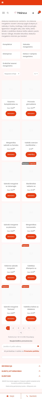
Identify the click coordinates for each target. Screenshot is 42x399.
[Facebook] (2, 2)
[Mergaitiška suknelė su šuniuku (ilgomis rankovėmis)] (11, 130)
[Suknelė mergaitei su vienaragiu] (11, 171)
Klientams (6, 376)
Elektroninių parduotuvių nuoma (16, 386)
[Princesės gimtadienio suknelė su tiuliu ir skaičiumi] (31, 89)
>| (21, 332)
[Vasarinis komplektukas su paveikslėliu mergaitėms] (11, 89)
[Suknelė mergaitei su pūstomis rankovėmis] (11, 212)
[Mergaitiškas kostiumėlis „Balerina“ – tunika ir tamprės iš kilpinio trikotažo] (31, 212)
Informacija (7, 366)
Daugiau (11, 113)
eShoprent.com (31, 386)
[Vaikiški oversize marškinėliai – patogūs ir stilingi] (31, 130)
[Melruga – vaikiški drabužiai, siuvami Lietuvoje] (21, 13)
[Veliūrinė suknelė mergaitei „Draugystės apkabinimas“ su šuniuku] (11, 253)
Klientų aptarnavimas (12, 371)
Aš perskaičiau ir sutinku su (21, 351)
